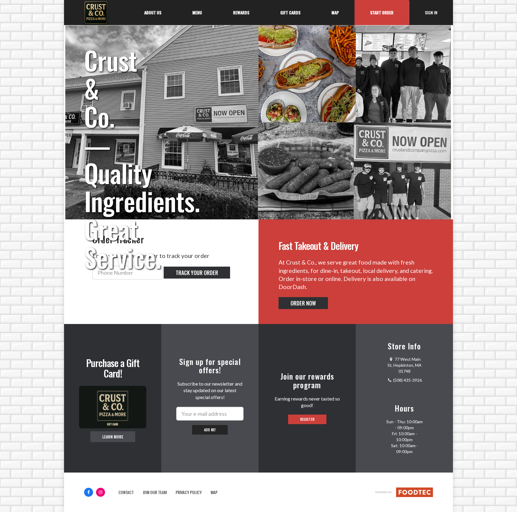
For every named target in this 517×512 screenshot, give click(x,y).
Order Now (303, 303)
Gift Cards (290, 12)
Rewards (241, 12)
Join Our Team (155, 492)
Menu (197, 12)
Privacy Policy (189, 492)
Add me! (210, 429)
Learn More (112, 436)
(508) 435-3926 (407, 380)
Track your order (197, 272)
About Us (152, 12)
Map (335, 12)
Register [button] (307, 419)
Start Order (381, 12)
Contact (126, 492)
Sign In (439, 12)
